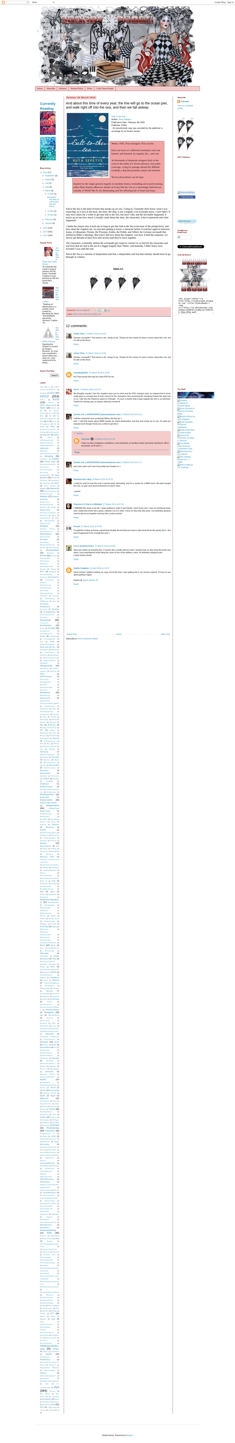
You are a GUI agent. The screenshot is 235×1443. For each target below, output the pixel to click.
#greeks (43, 765)
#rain (54, 1101)
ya (58, 1410)
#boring (54, 556)
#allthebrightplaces (47, 445)
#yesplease (46, 1399)
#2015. (51, 402)
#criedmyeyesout (46, 634)
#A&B (42, 427)
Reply (76, 344)
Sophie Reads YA (90, 580)
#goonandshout (49, 762)
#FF (41, 730)
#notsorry (43, 1023)
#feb (80, 314)
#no (41, 1015)
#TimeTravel (47, 1308)
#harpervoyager (46, 814)
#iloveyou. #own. (47, 857)
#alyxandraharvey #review (49, 453)
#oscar (45, 1045)
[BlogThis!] (99, 310)
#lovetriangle (49, 951)
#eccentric (43, 690)
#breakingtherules (46, 566)
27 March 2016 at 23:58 (105, 546)
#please (43, 1066)
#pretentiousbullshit (47, 1077)
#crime (42, 636)
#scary (42, 1150)
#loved (56, 948)
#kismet (43, 916)
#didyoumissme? (49, 660)
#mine (45, 980)
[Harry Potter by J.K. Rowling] (186, 467)
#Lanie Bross (54, 918)
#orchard (44, 1042)
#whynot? (52, 1365)
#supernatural (48, 1238)
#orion (56, 1042)
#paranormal (44, 1050)
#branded (43, 564)
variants (51, 1410)
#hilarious (55, 824)
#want (45, 1351)
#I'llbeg (53, 849)
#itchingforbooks (46, 875)
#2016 (75, 314)
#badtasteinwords (46, 504)
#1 (41, 393)
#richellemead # (47, 1134)
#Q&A (53, 1096)
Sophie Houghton (81, 568)
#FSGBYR (53, 736)
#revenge (45, 1125)
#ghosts (52, 749)
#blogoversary (45, 523)
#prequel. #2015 (47, 1074)
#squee (49, 1217)
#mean (42, 967)
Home (40, 88)
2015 (45, 228)
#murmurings (44, 994)
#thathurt (46, 1252)
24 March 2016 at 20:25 (102, 479)
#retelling (55, 1122)
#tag (57, 1238)
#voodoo (43, 1340)
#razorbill (53, 1106)
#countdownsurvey (47, 615)
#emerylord (44, 709)
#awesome (54, 488)
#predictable (54, 1069)
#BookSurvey (54, 547)
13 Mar (50, 211)
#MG (54, 972)
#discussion (44, 668)
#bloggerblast (50, 521)
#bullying (52, 572)
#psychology (54, 1090)
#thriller (42, 1305)
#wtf (46, 1384)
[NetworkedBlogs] (186, 192)
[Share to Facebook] (105, 310)
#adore (56, 435)
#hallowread (51, 792)
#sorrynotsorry (49, 1201)
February (49, 219)
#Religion (55, 1120)
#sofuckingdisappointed (49, 1198)
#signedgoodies (46, 1177)
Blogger (129, 1435)
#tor (57, 1308)
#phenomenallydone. (48, 1063)
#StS (49, 1233)
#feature (53, 722)
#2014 (44, 396)
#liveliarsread (45, 937)
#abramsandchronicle (48, 429)
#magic (56, 956)
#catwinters (50, 580)
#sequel (43, 1160)
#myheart (46, 996)
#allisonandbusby (46, 443)
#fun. (49, 744)
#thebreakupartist (46, 1260)
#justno (42, 894)
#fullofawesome (49, 741)
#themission (44, 1265)
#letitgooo (43, 924)
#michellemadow (46, 975)
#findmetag (44, 733)
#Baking (43, 507)
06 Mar (50, 215)
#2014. (42, 400)
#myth (45, 999)
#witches (43, 1373)
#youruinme (46, 1404)
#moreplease (49, 986)
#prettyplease (45, 1082)
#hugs (45, 849)
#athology (46, 483)
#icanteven (44, 851)
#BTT (42, 572)
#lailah (53, 916)
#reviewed (50, 1131)
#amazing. (44, 459)
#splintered (44, 1214)
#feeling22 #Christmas (48, 728)
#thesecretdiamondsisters (49, 1292)
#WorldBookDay (46, 1381)
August (48, 179)
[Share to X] (102, 310)
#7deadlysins (45, 424)
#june (52, 892)
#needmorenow (45, 1004)
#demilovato (49, 652)
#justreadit (52, 894)
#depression (54, 655)
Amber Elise (79, 334)
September (50, 176)
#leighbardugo (49, 921)
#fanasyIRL (44, 719)
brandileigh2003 (81, 373)
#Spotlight (55, 1214)
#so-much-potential (47, 1195)
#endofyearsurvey (46, 711)
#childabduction (46, 588)
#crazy (42, 628)
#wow (57, 1381)
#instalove (55, 867)
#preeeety (49, 1071)
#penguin (55, 1058)
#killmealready (45, 908)
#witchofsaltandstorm (47, 1376)
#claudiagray (49, 598)
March (48, 191)
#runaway (43, 1136)
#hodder (43, 830)
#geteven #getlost (49, 746)
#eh (57, 703)
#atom (56, 483)
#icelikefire (55, 851)
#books (42, 547)
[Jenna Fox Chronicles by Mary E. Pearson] (186, 441)
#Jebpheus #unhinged (48, 884)
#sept (57, 1155)
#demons (43, 655)
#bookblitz (44, 539)
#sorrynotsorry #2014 (48, 1203)
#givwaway (44, 757)
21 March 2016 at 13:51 (96, 334)
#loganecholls (45, 940)
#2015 (56, 399)
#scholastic (52, 1150)
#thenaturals (44, 1273)
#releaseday (44, 1120)
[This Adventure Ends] (48, 160)
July (47, 183)
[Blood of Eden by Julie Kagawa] (186, 419)
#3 (41, 411)
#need (49, 1002)
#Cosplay (55, 609)
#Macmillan (44, 953)
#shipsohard (49, 1168)
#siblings (43, 1174)
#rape (45, 1106)
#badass (43, 496)
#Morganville (44, 988)
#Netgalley (49, 1012)
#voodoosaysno (46, 1343)
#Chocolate (44, 590)
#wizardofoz (44, 1378)
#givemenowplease (47, 754)
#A (55, 424)
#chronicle (43, 596)
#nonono (49, 1018)
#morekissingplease (52, 983)
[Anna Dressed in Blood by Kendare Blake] (186, 414)
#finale (52, 730)
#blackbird (43, 515)
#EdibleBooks (45, 695)
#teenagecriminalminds (48, 1249)
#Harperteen (52, 805)
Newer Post (72, 634)
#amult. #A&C (50, 462)
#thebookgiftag (45, 1257)
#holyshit (43, 841)
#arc (45, 477)
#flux (54, 733)
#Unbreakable (45, 1327)
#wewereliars (44, 1357)
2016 (45, 172)
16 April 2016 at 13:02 (99, 568)
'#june (42, 387)
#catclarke (43, 577)
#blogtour (44, 526)
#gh (41, 749)
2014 (45, 232)
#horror (43, 843)
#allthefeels (44, 448)
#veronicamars (51, 1338)
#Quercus (44, 1098)
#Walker (56, 1349)
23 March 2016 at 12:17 (131, 462)
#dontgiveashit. (45, 682)
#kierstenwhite (49, 905)
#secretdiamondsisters (48, 1152)
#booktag (50, 553)
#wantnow (55, 1351)
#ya (99, 314)
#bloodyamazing (46, 531)
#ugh (53, 1319)
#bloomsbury (45, 534)
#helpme (43, 824)
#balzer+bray (45, 510)
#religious (45, 1122)
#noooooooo (45, 1020)
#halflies (56, 779)
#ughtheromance (46, 1324)
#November (44, 1026)
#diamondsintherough (51, 658)
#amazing (48, 456)
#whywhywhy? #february (49, 1368)
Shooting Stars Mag (82, 479)
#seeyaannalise (46, 1155)
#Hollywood (44, 835)
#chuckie (56, 596)
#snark (56, 1190)
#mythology (54, 999)
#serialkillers (44, 1166)
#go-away (55, 757)
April (47, 187)
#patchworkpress (46, 1055)
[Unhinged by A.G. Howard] (186, 406)
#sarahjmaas (44, 1142)
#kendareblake (53, 902)
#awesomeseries (50, 491)
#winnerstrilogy (49, 1370)
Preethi (77, 526)
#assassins (55, 480)
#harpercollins (46, 800)
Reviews (63, 88)
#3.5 (41, 416)
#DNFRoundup (46, 676)
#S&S (53, 1136)
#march (46, 959)
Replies (79, 433)
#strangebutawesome (48, 1222)
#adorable (46, 435)
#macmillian (44, 956)
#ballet (53, 507)
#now (54, 1026)
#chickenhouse (45, 585)
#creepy (51, 628)
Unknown (85, 439)
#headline (43, 819)
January (49, 223)
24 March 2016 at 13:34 (104, 439)
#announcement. (46, 470)
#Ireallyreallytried (49, 870)
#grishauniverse (50, 768)
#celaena (43, 582)
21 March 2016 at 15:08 (99, 373)
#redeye (43, 1117)
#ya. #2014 (45, 1394)
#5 (48, 421)
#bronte (43, 569)
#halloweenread (46, 787)
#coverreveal (45, 625)
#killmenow (44, 910)
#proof (53, 1087)
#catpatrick (55, 577)
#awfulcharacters (46, 494)
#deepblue (44, 650)
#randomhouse (45, 1104)
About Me (51, 88)
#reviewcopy (53, 1128)
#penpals (49, 1061)
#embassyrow (50, 706)
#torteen (45, 1311)
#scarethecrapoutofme (48, 1147)
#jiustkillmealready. (47, 889)
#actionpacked (53, 432)
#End (54, 709)
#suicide (43, 1236)
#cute (52, 642)
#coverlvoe (44, 623)
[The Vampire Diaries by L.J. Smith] (186, 462)
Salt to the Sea (118, 116)
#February (52, 725)
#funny (56, 744)
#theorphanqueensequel (49, 1287)
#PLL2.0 (43, 1069)
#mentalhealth (45, 969)
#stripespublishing (48, 1230)
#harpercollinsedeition (48, 803)
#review (55, 1125)
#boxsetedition (45, 558)
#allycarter (43, 451)
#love (42, 945)
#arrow (54, 478)
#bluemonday (45, 537)
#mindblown (54, 978)
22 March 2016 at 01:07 (90, 389)
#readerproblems (46, 1112)
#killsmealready (45, 913)
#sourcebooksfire (46, 1206)
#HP (57, 846)
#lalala (42, 918)
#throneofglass (53, 1305)
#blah (54, 515)
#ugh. (42, 1322)
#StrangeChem (46, 1225)
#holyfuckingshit (49, 838)
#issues (43, 873)
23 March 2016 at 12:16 (131, 414)
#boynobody (44, 561)
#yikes (57, 1399)
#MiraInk (55, 980)
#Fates (54, 719)
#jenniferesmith (45, 886)
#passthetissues (46, 1053)
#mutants (55, 994)
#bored (43, 555)
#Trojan (43, 1313)
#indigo (45, 867)
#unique (43, 1330)
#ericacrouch (44, 714)
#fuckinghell (44, 738)
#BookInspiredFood (47, 545)
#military (43, 978)
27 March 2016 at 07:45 (113, 504)
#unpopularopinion (47, 1332)
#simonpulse (45, 1182)
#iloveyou (49, 854)
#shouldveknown (46, 1171)
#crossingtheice (49, 639)
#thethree (49, 1295)
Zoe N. (76, 389)
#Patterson (44, 1058)
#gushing (43, 776)
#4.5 (41, 421)
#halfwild (49, 781)
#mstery (56, 988)
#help (53, 822)
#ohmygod (49, 1034)
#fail (44, 717)
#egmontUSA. (45, 698)
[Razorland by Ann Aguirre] (186, 454)
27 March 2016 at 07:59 (91, 526)
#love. (53, 945)
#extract (56, 714)
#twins (42, 1316)
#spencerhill (44, 1211)
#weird (49, 1354)
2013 (45, 235)
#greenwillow (54, 765)
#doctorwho (44, 679)
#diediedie (44, 663)
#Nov (54, 1023)
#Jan (54, 881)
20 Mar (50, 194)
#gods (57, 760)
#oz (55, 1047)
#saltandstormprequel (48, 1139)
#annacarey (44, 467)
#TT (52, 1313)
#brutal (53, 569)
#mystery (56, 996)
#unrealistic (44, 1335)
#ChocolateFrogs (46, 593)
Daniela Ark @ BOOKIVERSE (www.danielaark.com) (97, 414)
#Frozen (43, 736)
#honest (53, 841)
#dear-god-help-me (47, 647)
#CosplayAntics (49, 612)
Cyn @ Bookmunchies (84, 546)
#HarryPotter (44, 816)
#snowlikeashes (49, 1192)
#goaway (46, 760)
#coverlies (43, 617)
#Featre (43, 722)
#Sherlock (55, 1166)
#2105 (53, 408)
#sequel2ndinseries (47, 1163)
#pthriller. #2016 (49, 1093)
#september (49, 1158)
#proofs (43, 1090)
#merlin (56, 969)
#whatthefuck (45, 1360)
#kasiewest (44, 897)
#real (54, 1114)
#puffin (94, 314)
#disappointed (46, 666)
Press (89, 88)
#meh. (52, 967)
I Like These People (105, 88)
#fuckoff (56, 738)
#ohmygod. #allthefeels (49, 1036)
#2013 (52, 393)
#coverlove (45, 620)
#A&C (52, 427)
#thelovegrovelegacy (47, 1263)
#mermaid (46, 972)
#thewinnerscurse (46, 1300)
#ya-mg (52, 1391)
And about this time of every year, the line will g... (53, 202)
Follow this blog (187, 197)
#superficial (55, 1236)
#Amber (55, 459)
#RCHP (42, 1109)
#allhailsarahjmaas (47, 440)
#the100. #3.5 (49, 1255)
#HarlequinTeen (47, 794)
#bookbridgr (44, 542)
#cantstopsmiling (46, 574)
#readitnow (44, 1114)
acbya (54, 1407)
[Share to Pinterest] (108, 310)
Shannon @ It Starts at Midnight (88, 504)
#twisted (43, 1319)
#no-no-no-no (54, 1015)
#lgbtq (54, 927)
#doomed (43, 685)
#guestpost (44, 770)
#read (52, 1109)
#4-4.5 (53, 419)
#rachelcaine (44, 1101)
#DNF (42, 674)
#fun (41, 744)
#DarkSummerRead (47, 644)
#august (43, 488)
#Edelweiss (45, 692)
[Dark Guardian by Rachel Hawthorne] (186, 427)
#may (54, 959)
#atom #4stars (49, 486)
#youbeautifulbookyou (51, 1402)
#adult (49, 437)
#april (57, 475)
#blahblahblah (45, 518)
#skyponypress (45, 1190)
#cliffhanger (44, 601)
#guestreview (45, 773)
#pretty (43, 1079)
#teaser (50, 1241)
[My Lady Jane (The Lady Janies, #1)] (48, 134)
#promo (43, 1087)
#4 (50, 416)
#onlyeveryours (49, 1039)
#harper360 (44, 797)
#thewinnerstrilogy (46, 1303)
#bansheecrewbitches (48, 513)
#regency (53, 1117)
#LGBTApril (44, 927)
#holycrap (55, 835)
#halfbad (46, 779)
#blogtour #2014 (47, 529)
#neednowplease (52, 1010)
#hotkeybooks (45, 846)
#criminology (54, 636)
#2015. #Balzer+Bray (48, 405)
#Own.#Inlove (45, 1047)
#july (41, 892)
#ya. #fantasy (54, 1396)
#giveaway (44, 752)
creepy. (42, 1410)
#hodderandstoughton (48, 833)
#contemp (43, 609)
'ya (49, 387)
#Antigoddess (45, 475)
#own (54, 1045)
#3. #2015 (53, 413)
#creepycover (45, 631)
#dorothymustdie (46, 687)
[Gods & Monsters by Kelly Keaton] (186, 433)
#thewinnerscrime (46, 1297)
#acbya (42, 432)
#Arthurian (44, 480)
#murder (49, 991)
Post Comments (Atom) (88, 639)
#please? (53, 1066)
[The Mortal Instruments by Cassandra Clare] (186, 449)
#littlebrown (44, 929)
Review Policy (77, 88)
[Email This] (96, 310)
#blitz (57, 518)
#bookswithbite (52, 550)
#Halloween (44, 784)
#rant (57, 1104)
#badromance (45, 502)
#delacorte (55, 650)
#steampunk (44, 1219)
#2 (46, 393)
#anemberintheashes (48, 464)
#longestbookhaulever (48, 943)
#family (53, 717)
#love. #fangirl (45, 948)
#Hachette (55, 776)
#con (54, 601)
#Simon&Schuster (47, 1179)
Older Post (165, 634)
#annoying (44, 472)
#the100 (56, 1252)
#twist (53, 1316)
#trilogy (54, 1311)
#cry (41, 642)
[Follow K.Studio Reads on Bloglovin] (186, 223)
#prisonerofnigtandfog (48, 1085)
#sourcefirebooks (46, 1209)
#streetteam (44, 1227)
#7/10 (54, 421)
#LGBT (53, 924)
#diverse (53, 671)
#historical (87, 314)
